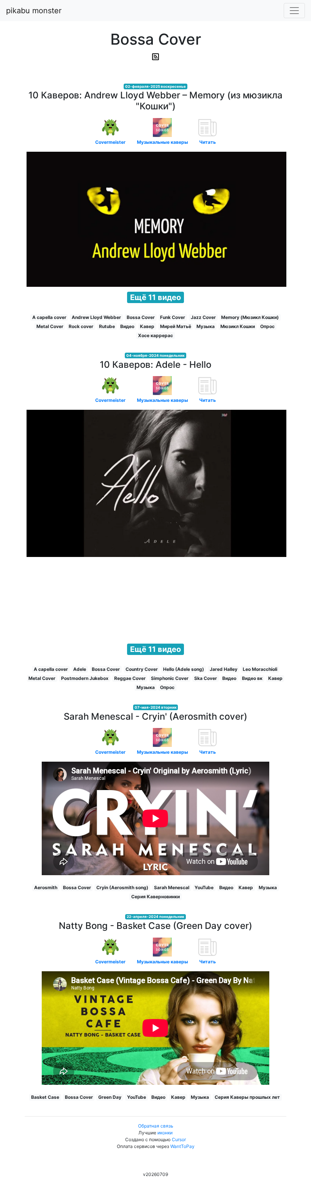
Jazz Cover (203, 317)
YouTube (204, 887)
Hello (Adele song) (183, 669)
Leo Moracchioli (260, 669)
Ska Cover (205, 678)
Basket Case (45, 1097)
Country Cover (142, 669)
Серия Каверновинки (155, 896)
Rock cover (81, 326)
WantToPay (182, 1146)
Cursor (179, 1139)
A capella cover (49, 317)
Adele (79, 669)
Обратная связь (155, 1126)
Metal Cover (49, 326)
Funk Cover (172, 317)
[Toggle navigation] (294, 10)
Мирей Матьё (175, 326)
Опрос (267, 326)
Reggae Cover (130, 678)
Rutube (107, 326)
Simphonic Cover (169, 678)
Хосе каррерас (155, 335)
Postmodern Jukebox (84, 678)
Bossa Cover (141, 317)
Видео (127, 326)
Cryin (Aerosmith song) (122, 887)
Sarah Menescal (171, 887)
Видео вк (252, 678)
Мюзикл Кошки (237, 326)
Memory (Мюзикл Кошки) (250, 317)
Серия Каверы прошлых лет (247, 1097)
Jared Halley (223, 669)
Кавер (147, 326)
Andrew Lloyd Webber (96, 317)
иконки (165, 1132)
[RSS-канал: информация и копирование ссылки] (155, 56)
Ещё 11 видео (155, 297)
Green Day (109, 1097)
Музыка (205, 326)
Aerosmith (45, 887)
